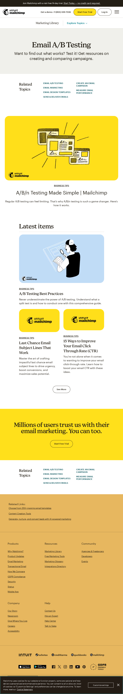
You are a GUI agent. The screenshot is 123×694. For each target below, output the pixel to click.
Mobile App (13, 591)
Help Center (50, 621)
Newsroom (13, 616)
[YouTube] (77, 666)
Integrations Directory (55, 566)
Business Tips (61, 185)
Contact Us (50, 611)
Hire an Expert (51, 616)
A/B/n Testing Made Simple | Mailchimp (61, 192)
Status (11, 586)
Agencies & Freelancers (93, 551)
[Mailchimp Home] (14, 12)
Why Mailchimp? (15, 551)
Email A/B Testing (53, 83)
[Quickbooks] (78, 655)
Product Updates (16, 556)
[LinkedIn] (71, 666)
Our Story (12, 611)
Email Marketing (53, 87)
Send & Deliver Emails (55, 96)
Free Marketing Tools (55, 556)
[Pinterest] (84, 666)
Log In (105, 12)
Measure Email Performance (84, 91)
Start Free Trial (85, 12)
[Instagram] (65, 666)
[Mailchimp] (97, 655)
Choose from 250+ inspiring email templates (30, 508)
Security (12, 581)
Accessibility (14, 631)
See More (61, 389)
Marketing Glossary (54, 561)
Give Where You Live (17, 621)
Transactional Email (17, 566)
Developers (87, 556)
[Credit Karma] (59, 655)
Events (85, 561)
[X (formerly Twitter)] (59, 666)
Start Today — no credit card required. (82, 3)
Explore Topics (76, 22)
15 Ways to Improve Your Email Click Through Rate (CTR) (80, 346)
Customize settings (101, 685)
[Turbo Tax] (42, 655)
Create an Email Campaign (85, 84)
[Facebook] (54, 666)
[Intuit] (25, 655)
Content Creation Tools (20, 513)
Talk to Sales (50, 626)
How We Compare (16, 571)
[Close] (118, 685)
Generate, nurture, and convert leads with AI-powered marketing (40, 519)
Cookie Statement (25, 689)
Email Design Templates (56, 92)
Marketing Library (47, 23)
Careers (11, 626)
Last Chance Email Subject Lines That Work (35, 348)
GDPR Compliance (16, 576)
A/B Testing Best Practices (41, 293)
